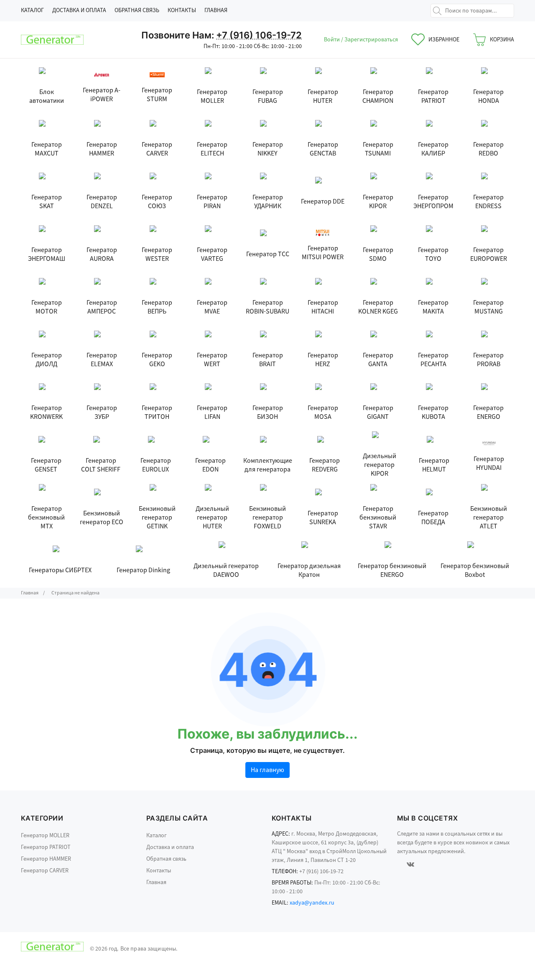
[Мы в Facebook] (398, 864)
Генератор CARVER (45, 871)
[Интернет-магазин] (52, 39)
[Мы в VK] (410, 864)
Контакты (182, 10)
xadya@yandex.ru (312, 903)
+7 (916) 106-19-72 (259, 35)
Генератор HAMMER (46, 859)
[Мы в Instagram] (422, 864)
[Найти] (437, 11)
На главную (267, 770)
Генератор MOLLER (45, 835)
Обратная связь (137, 10)
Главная (215, 10)
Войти (332, 40)
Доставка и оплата (79, 10)
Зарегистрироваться (371, 40)
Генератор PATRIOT (46, 847)
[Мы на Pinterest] (433, 864)
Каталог (32, 10)
